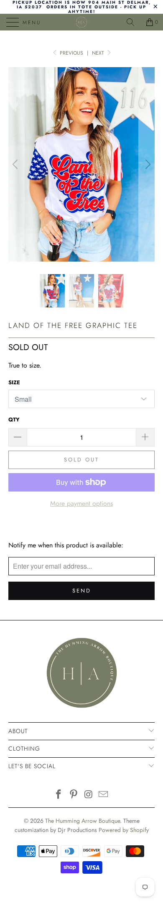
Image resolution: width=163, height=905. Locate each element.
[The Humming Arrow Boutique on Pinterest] (73, 795)
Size (14, 382)
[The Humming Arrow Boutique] (81, 22)
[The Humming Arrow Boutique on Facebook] (59, 795)
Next (99, 53)
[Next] (146, 164)
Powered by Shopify (124, 830)
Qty (14, 420)
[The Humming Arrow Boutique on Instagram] (88, 795)
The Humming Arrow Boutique (82, 821)
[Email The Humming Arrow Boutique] (103, 795)
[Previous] (16, 164)
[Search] (133, 22)
